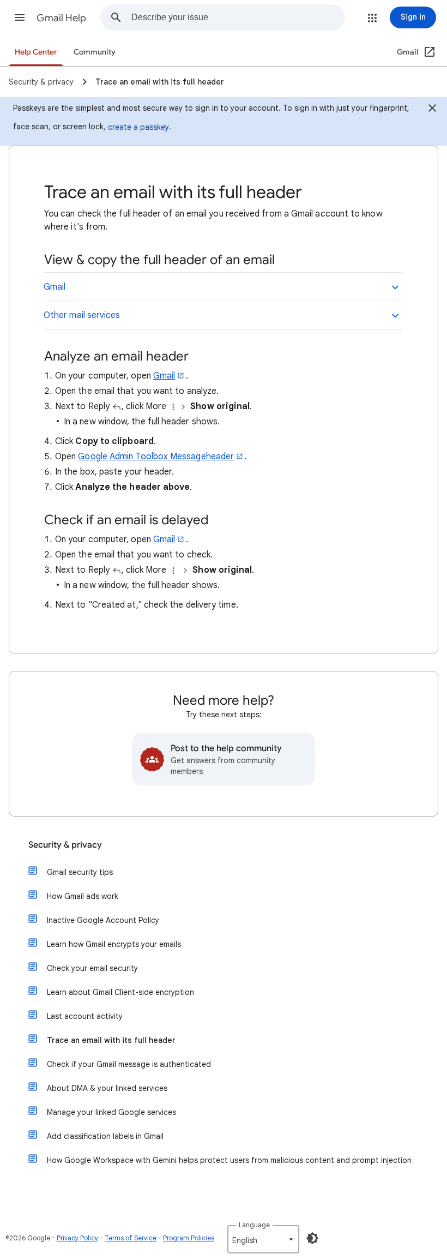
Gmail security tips (80, 872)
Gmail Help (61, 18)
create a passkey (138, 127)
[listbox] (263, 1239)
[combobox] (238, 17)
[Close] (432, 110)
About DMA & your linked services (107, 1088)
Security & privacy (65, 844)
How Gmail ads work (82, 896)
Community (95, 52)
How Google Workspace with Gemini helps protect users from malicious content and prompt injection (229, 1160)
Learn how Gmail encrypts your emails (114, 944)
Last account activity (85, 1016)
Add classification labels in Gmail (105, 1136)
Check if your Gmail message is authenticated (129, 1064)
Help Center (36, 52)
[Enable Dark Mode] (312, 1238)
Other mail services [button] (82, 315)
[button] (20, 17)
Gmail (164, 375)
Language (254, 1225)
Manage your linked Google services (111, 1112)
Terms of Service (130, 1238)
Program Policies (188, 1238)
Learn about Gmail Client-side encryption (120, 992)
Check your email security (92, 968)
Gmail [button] (54, 286)
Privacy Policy (77, 1238)
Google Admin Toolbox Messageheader (156, 456)
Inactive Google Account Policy (103, 920)
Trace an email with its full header (111, 1040)
